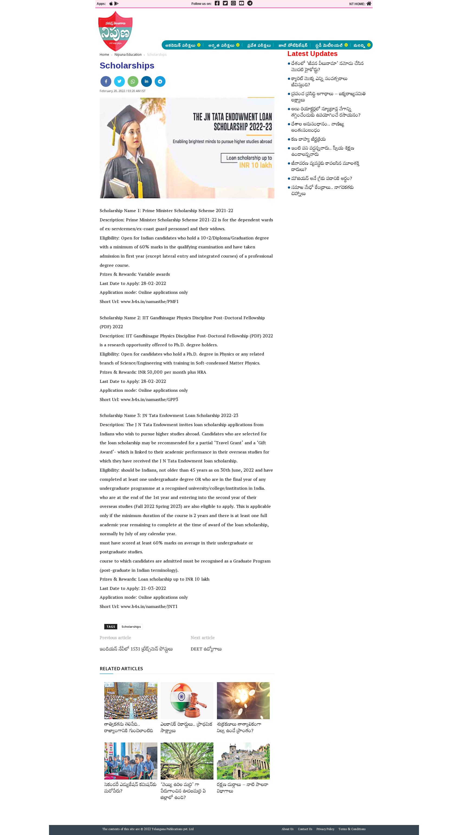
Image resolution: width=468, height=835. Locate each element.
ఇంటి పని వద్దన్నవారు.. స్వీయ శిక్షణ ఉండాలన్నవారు (322, 152)
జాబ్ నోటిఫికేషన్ (293, 45)
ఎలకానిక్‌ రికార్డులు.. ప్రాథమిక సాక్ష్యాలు (186, 728)
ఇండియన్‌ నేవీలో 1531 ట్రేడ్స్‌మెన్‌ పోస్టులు (136, 650)
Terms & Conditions (352, 830)
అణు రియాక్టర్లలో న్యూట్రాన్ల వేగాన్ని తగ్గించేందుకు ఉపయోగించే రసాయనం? (325, 113)
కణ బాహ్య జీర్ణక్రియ (308, 140)
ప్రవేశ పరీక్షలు (259, 45)
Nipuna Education (128, 54)
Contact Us (305, 830)
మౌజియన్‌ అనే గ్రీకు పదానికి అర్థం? (321, 179)
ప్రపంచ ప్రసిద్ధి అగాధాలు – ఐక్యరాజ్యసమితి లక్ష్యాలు (328, 98)
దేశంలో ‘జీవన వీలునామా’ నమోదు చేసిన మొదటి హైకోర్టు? (327, 67)
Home (104, 54)
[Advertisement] (67, 81)
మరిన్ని (359, 45)
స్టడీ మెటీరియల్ (329, 45)
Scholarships (131, 626)
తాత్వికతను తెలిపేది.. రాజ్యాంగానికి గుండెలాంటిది (128, 728)
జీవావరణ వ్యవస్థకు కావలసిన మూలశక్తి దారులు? (325, 167)
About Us (288, 830)
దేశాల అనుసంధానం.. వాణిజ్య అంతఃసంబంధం (317, 128)
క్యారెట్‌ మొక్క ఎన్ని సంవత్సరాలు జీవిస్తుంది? (319, 83)
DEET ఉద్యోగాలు (206, 650)
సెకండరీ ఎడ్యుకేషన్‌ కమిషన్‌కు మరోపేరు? (130, 789)
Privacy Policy (325, 830)
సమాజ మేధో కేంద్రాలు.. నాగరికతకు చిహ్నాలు (322, 191)
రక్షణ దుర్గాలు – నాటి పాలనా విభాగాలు (242, 789)
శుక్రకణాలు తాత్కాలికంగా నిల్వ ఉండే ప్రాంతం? (239, 728)
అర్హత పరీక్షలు (221, 45)
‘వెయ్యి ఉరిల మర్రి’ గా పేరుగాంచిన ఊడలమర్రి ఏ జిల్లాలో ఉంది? (183, 792)
